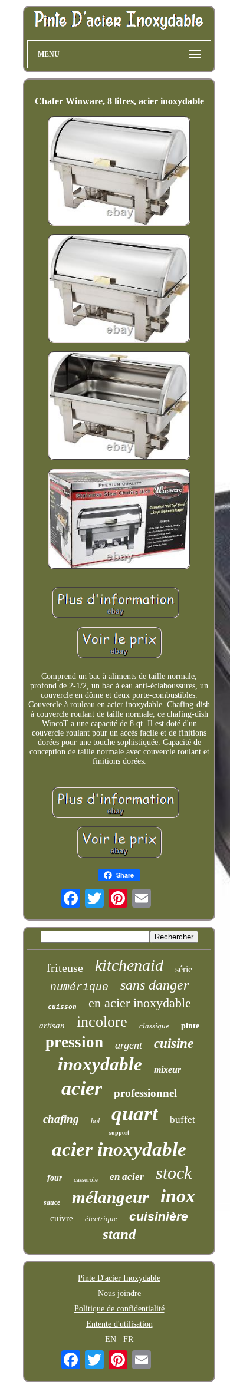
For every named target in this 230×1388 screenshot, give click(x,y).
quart (134, 1113)
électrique (101, 1218)
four (54, 1177)
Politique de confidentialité (119, 1308)
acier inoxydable (119, 1149)
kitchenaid (129, 965)
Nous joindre (119, 1293)
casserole (86, 1179)
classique (154, 1025)
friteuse (65, 967)
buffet (182, 1119)
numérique (79, 987)
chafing (61, 1119)
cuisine (173, 1043)
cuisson (62, 1007)
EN (110, 1339)
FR (128, 1339)
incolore (102, 1021)
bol (95, 1121)
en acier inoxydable (139, 1002)
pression (74, 1042)
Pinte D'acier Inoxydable (119, 1278)
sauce (52, 1202)
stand (119, 1234)
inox (177, 1195)
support (119, 1132)
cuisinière (158, 1216)
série (183, 969)
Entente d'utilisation (119, 1324)
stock (174, 1172)
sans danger (154, 985)
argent (128, 1045)
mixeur (167, 1069)
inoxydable (100, 1064)
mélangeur (110, 1197)
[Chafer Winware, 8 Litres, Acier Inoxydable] (119, 172)
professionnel (145, 1093)
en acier (127, 1176)
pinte (190, 1025)
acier (81, 1088)
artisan (52, 1025)
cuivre (61, 1218)
